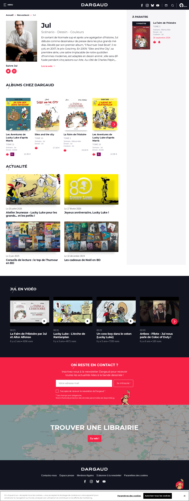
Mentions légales (85, 475)
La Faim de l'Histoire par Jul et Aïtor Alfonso (28, 335)
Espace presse (66, 475)
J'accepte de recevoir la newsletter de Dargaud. (82, 391)
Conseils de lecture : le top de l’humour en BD (32, 261)
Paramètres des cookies (136, 475)
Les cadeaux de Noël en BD (82, 260)
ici (113, 398)
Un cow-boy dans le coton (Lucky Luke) (114, 335)
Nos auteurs (23, 15)
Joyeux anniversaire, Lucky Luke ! (86, 212)
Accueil (9, 15)
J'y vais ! (94, 438)
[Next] (114, 124)
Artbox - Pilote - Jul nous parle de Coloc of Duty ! (156, 335)
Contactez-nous (49, 475)
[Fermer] (185, 496)
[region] (94, 496)
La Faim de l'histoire (164, 23)
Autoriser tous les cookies (157, 496)
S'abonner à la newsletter (108, 475)
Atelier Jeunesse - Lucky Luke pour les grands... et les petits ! (31, 214)
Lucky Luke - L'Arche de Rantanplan (69, 335)
